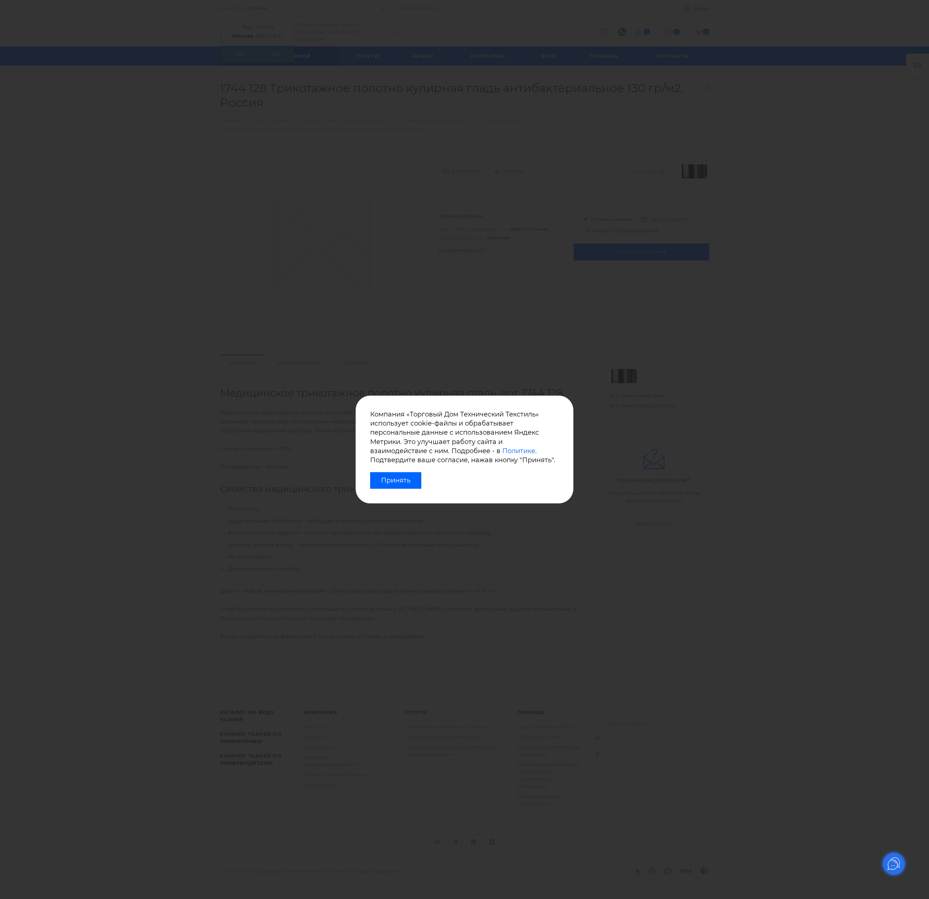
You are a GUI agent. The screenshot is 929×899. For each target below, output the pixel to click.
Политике (518, 451)
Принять (395, 481)
